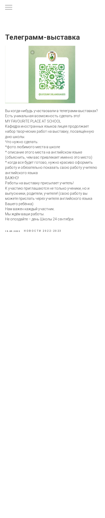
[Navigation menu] (8, 7)
